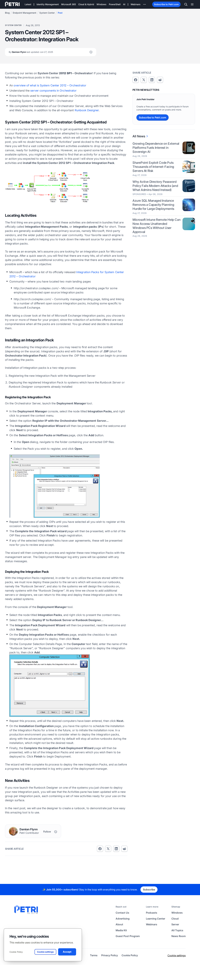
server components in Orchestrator (53, 90)
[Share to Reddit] (124, 849)
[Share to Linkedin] (116, 849)
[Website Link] (90, 52)
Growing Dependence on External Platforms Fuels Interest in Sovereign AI (155, 148)
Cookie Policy (16, 952)
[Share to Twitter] (108, 849)
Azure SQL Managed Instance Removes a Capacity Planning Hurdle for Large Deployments (153, 205)
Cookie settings (177, 955)
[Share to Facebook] (100, 849)
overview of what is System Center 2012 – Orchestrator (50, 85)
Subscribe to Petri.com (166, 4)
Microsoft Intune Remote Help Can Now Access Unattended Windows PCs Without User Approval (156, 226)
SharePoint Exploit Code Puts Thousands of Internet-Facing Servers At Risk (153, 167)
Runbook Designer (87, 110)
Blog (7, 12)
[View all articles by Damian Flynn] (13, 831)
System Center (47, 12)
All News (138, 136)
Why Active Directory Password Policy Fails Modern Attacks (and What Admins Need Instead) (155, 186)
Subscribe (149, 889)
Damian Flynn (31, 52)
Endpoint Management (24, 12)
